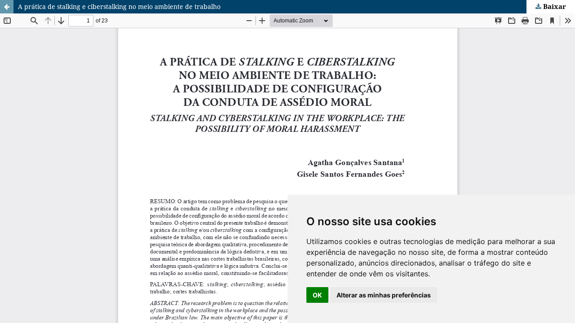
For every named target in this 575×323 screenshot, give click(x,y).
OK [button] (317, 295)
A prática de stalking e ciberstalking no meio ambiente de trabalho (119, 6)
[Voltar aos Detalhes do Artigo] (6, 6)
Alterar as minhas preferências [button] (383, 295)
